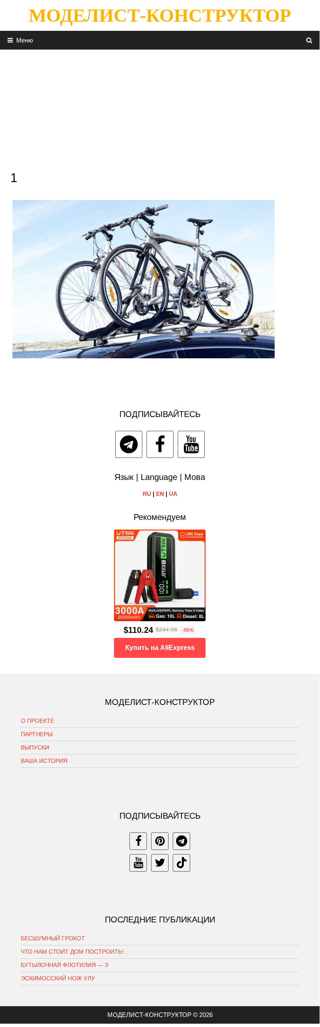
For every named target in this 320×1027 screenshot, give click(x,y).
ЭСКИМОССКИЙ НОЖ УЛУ (58, 978)
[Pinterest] (160, 841)
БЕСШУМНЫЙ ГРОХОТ (53, 938)
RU (147, 493)
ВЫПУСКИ (35, 747)
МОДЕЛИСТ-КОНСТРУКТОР (160, 15)
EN (160, 493)
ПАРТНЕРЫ (36, 734)
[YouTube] (191, 444)
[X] (160, 863)
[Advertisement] (160, 108)
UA (173, 493)
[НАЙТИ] (309, 40)
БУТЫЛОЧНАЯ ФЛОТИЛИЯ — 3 (64, 965)
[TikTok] (181, 863)
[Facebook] (160, 444)
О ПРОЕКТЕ (37, 720)
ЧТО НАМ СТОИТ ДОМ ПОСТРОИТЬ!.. (74, 951)
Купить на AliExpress (160, 647)
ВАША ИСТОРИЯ (44, 760)
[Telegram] (128, 444)
